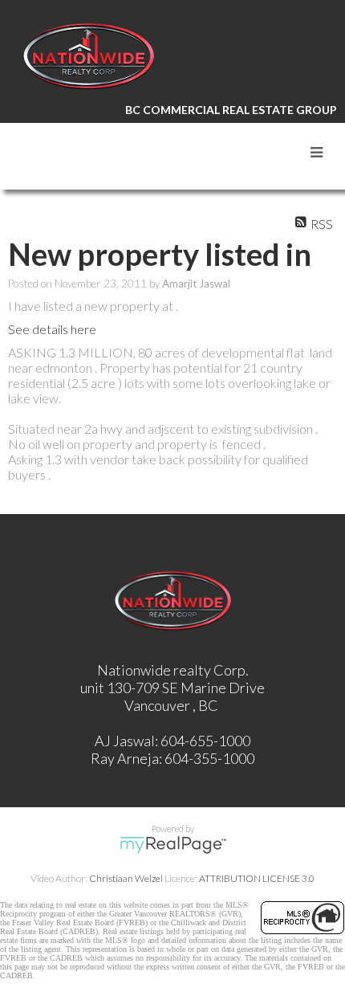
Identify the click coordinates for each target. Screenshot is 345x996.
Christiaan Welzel (126, 878)
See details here (52, 329)
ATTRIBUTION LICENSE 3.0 (257, 878)
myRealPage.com (173, 845)
